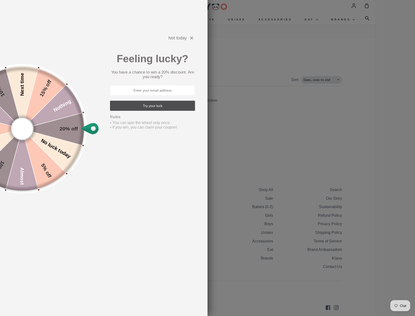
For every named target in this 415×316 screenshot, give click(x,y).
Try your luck (152, 106)
